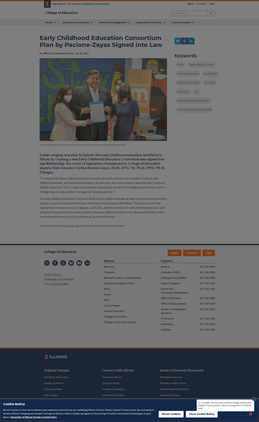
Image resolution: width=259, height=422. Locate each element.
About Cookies (171, 414)
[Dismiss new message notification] (254, 399)
